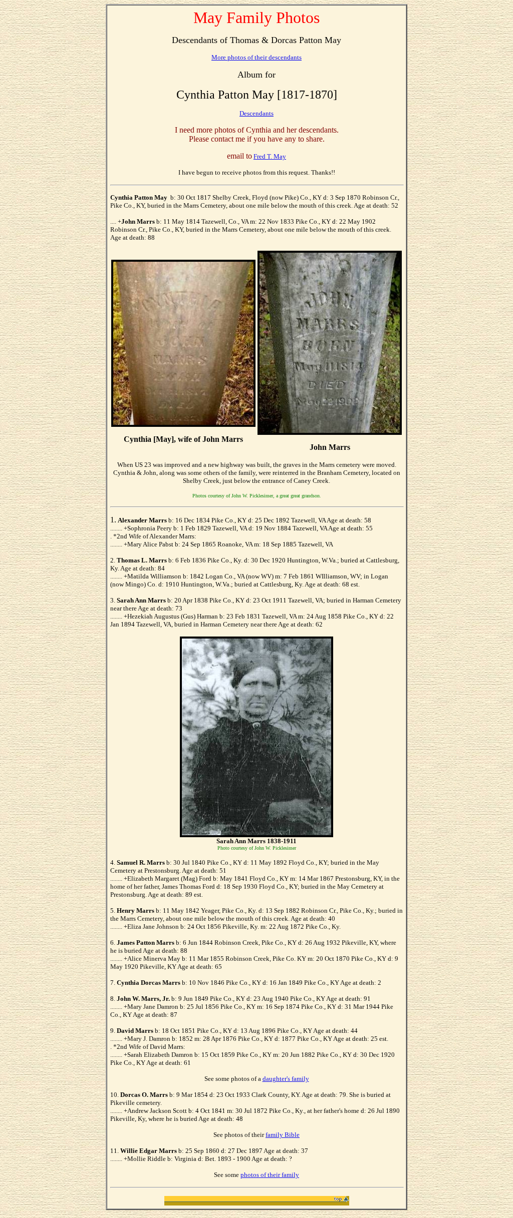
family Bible (283, 1134)
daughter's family (286, 1078)
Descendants (256, 113)
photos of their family (269, 1174)
